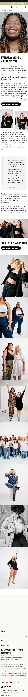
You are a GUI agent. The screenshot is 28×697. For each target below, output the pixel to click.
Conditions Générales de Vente (19, 690)
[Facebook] (5, 686)
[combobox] (14, 10)
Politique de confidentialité (6, 690)
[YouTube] (10, 686)
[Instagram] (2, 686)
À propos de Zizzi (5, 645)
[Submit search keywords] (2, 10)
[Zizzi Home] (14, 6)
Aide (2, 640)
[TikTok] (7, 686)
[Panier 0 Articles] (26, 7)
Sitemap (16, 692)
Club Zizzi (3, 636)
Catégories (3, 631)
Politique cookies (4, 692)
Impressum (11, 692)
